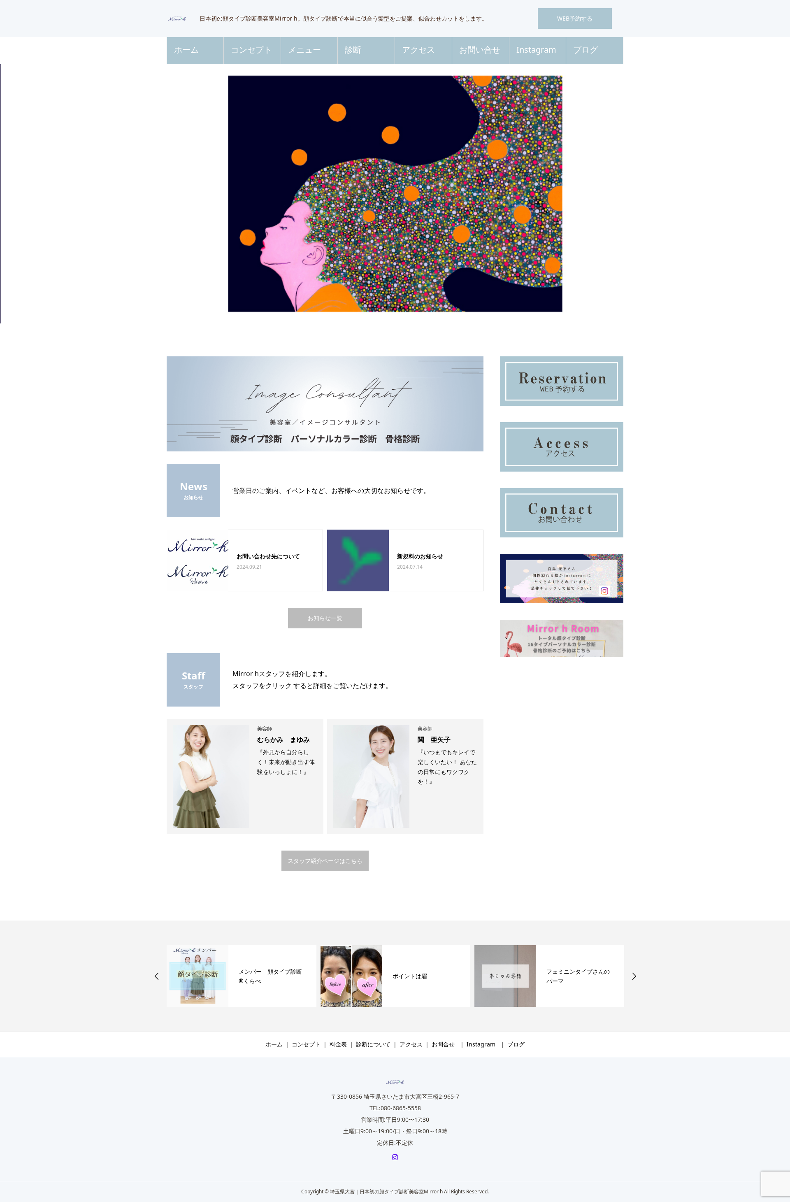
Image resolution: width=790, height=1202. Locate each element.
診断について (373, 1044)
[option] (395, 193)
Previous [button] (157, 976)
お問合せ (443, 1044)
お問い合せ (479, 49)
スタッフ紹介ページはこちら (325, 861)
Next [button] (634, 976)
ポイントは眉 (410, 976)
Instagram (536, 49)
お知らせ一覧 (325, 618)
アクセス (418, 49)
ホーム (186, 49)
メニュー (304, 49)
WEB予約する (574, 18)
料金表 (338, 1044)
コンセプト (251, 49)
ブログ (585, 49)
